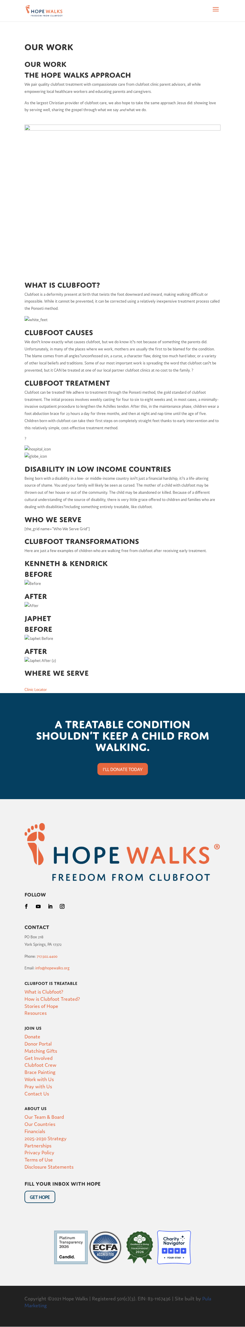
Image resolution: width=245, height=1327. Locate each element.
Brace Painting (40, 1072)
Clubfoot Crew (40, 1064)
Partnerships (37, 1145)
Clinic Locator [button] (35, 689)
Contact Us (36, 1093)
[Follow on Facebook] (26, 906)
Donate (32, 1036)
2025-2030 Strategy (45, 1138)
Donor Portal (38, 1043)
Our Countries (39, 1124)
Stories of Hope (41, 1006)
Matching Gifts (40, 1050)
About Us (35, 1107)
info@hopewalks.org (52, 967)
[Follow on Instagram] (62, 906)
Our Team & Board (44, 1116)
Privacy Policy (39, 1152)
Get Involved (38, 1058)
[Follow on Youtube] (38, 906)
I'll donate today (123, 769)
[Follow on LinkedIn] (50, 906)
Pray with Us (38, 1086)
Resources (35, 1012)
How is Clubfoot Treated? (52, 998)
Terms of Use (38, 1159)
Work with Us (39, 1079)
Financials (34, 1131)
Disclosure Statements (49, 1166)
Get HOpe (40, 1197)
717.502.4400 (47, 956)
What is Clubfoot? (43, 991)
